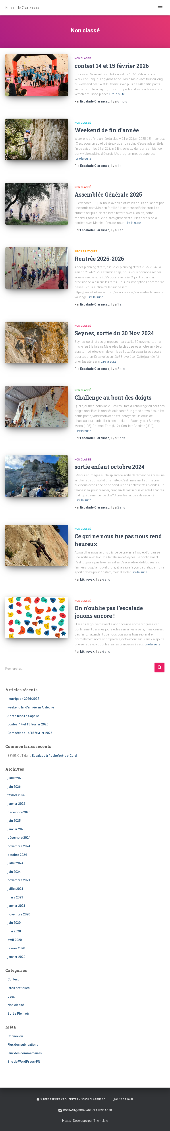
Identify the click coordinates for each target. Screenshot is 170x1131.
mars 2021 (15, 897)
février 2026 (16, 795)
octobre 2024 (17, 855)
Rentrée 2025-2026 (99, 258)
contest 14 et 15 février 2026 (112, 65)
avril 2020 (15, 940)
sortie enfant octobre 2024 (110, 466)
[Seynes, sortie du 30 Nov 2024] (36, 342)
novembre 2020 (19, 914)
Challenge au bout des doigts (113, 397)
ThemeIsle (100, 1120)
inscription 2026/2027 (23, 699)
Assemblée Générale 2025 (108, 194)
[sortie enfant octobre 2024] (36, 476)
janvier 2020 (16, 957)
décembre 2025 (19, 812)
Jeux (11, 996)
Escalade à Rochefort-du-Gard (54, 755)
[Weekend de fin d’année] (36, 139)
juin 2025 (14, 820)
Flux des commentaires (25, 1053)
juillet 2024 (15, 863)
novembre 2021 (19, 880)
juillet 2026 (15, 778)
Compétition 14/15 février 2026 (30, 733)
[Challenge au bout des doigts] (36, 406)
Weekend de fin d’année (107, 130)
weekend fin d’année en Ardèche (31, 707)
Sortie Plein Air (18, 1013)
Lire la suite (117, 94)
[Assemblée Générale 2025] (36, 203)
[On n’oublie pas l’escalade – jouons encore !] (36, 617)
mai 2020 (14, 931)
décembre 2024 (19, 837)
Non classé (83, 58)
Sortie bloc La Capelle (23, 716)
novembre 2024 (19, 846)
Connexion (15, 1036)
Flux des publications (23, 1044)
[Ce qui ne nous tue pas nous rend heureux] (36, 545)
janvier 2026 (16, 803)
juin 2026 (14, 786)
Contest (13, 979)
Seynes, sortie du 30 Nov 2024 (114, 333)
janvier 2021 (16, 905)
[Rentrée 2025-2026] (36, 268)
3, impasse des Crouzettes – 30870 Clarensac (72, 1099)
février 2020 (16, 948)
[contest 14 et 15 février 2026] (36, 75)
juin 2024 (14, 872)
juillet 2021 (15, 889)
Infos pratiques (86, 251)
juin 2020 (14, 922)
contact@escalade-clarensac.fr (87, 1110)
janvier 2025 (16, 829)
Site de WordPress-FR (24, 1061)
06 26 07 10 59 (124, 1099)
